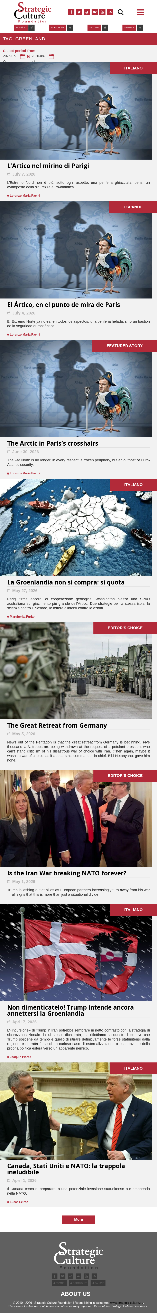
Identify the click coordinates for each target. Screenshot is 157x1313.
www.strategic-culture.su (126, 1302)
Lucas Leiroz (19, 1202)
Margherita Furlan (22, 616)
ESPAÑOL (21, 27)
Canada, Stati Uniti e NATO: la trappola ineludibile (66, 1169)
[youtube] (102, 12)
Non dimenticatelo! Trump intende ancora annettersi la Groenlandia (70, 1011)
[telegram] (87, 12)
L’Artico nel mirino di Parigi (48, 166)
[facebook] (71, 12)
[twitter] (79, 12)
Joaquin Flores (20, 1057)
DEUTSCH (129, 27)
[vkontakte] (95, 12)
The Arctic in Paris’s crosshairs (52, 443)
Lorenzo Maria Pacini (25, 195)
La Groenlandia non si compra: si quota (66, 582)
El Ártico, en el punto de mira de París (63, 305)
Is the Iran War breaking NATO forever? (67, 873)
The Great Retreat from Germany (57, 726)
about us (76, 1294)
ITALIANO (94, 27)
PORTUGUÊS (57, 27)
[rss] (110, 12)
